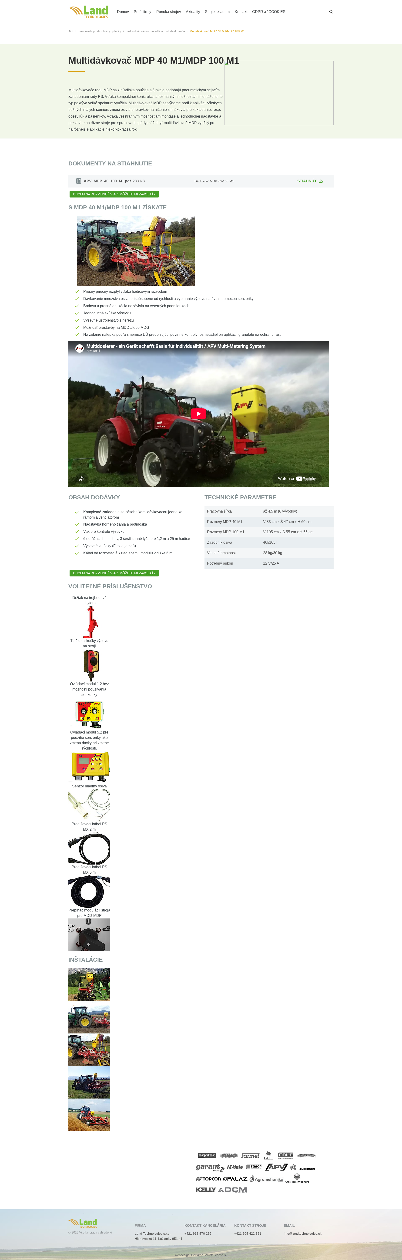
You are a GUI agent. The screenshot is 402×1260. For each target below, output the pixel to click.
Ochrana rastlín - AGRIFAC (183, 5)
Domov (123, 12)
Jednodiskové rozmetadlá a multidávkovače (155, 31)
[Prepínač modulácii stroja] (89, 934)
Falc (286, 1155)
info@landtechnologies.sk (303, 1233)
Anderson (302, 1167)
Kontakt (241, 12)
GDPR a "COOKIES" (269, 12)
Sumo (229, 1155)
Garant (210, 1167)
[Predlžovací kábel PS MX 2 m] (89, 848)
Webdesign (181, 1255)
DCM (233, 1189)
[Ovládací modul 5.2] (89, 767)
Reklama (197, 1255)
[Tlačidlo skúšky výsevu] (89, 665)
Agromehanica (266, 1178)
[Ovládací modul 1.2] (89, 713)
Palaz (235, 1178)
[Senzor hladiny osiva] (89, 805)
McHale (235, 1167)
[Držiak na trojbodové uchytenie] (89, 622)
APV (277, 1167)
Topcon (209, 1178)
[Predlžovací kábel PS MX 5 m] (89, 891)
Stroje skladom (217, 12)
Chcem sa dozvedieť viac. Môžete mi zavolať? (114, 194)
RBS (269, 1155)
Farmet (250, 1155)
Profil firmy (142, 12)
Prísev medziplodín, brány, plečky (98, 31)
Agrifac (207, 1155)
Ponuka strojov (168, 12)
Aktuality (193, 12)
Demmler (307, 1155)
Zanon (254, 1167)
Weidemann (298, 1178)
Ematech (88, 12)
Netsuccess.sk (217, 1255)
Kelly (206, 1189)
